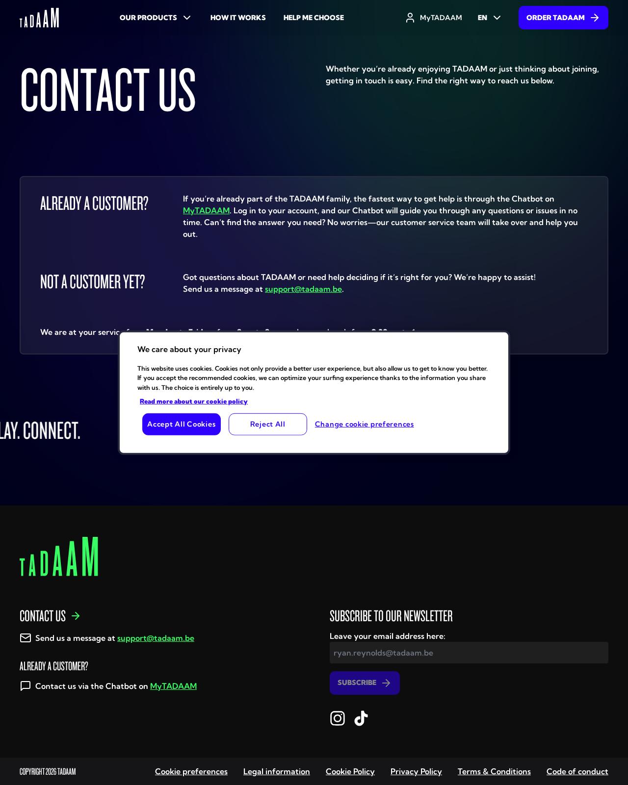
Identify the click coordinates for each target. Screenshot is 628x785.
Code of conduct (577, 771)
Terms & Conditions (494, 771)
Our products (148, 17)
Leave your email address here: (387, 636)
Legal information (276, 771)
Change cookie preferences (364, 424)
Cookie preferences (191, 771)
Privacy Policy (416, 771)
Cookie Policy (350, 771)
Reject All (268, 424)
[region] (314, 392)
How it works (238, 17)
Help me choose (314, 17)
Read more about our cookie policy (194, 401)
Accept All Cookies (181, 424)
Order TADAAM (555, 17)
